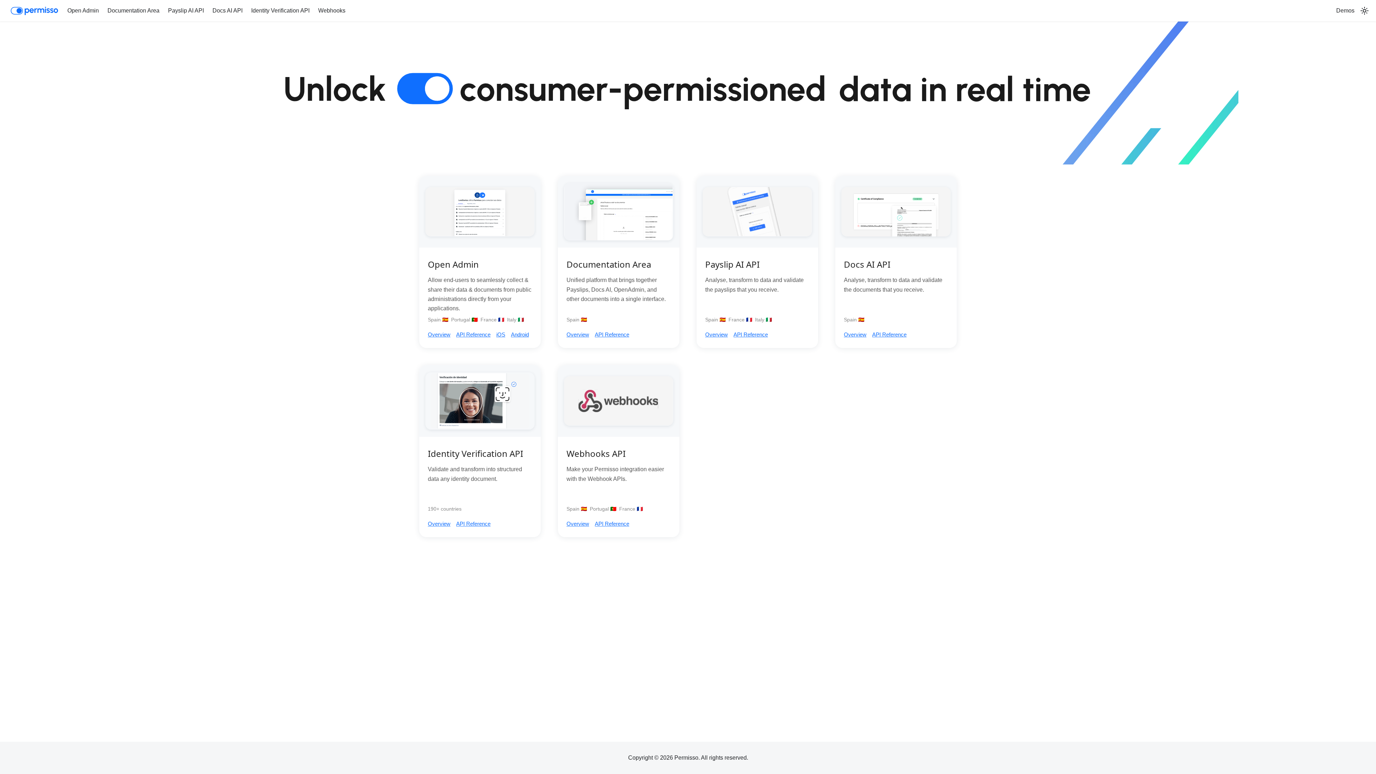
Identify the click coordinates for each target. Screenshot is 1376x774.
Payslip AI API (186, 11)
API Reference (473, 334)
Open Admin (83, 11)
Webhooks (331, 11)
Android (520, 334)
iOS (500, 334)
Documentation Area (133, 11)
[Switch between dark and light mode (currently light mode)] (1364, 10)
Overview (439, 334)
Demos (1345, 11)
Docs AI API (227, 11)
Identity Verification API (280, 11)
